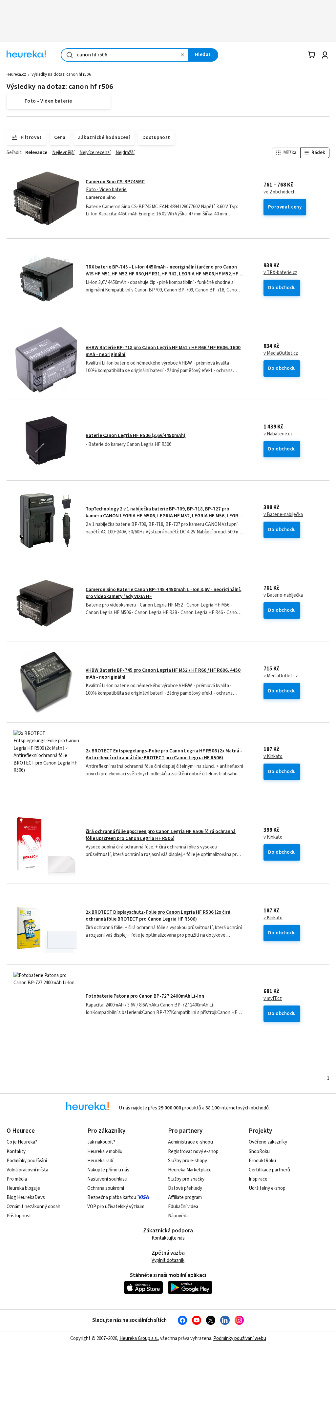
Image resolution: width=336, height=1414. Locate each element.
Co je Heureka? (22, 1142)
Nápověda (178, 1215)
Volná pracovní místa (27, 1169)
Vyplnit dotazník (168, 1260)
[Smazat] (183, 55)
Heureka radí (100, 1160)
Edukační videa (183, 1206)
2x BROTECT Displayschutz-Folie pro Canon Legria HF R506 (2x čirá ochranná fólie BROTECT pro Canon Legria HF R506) (158, 915)
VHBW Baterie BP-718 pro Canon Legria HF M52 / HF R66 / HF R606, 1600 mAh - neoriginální (163, 351)
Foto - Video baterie (106, 189)
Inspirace (258, 1179)
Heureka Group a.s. (138, 1338)
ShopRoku (259, 1151)
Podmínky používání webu (239, 1338)
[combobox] (125, 55)
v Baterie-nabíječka (283, 514)
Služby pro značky (186, 1179)
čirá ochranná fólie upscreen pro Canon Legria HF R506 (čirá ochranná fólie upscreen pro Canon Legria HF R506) (161, 835)
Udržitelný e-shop (267, 1188)
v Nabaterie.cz (278, 434)
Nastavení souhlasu (107, 1179)
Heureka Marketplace (190, 1169)
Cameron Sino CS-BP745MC (115, 181)
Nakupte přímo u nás (108, 1169)
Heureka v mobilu (104, 1151)
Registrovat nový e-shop (193, 1151)
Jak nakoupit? (101, 1142)
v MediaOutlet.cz (280, 353)
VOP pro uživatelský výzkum (115, 1206)
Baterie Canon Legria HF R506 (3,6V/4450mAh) (135, 435)
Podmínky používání (27, 1160)
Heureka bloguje (23, 1188)
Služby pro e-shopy (187, 1160)
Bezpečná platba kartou (111, 1197)
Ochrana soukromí (105, 1188)
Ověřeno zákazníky (268, 1142)
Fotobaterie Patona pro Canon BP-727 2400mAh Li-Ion (145, 996)
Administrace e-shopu (190, 1142)
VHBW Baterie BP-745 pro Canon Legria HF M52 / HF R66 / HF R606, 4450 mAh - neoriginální (163, 673)
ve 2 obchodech (279, 192)
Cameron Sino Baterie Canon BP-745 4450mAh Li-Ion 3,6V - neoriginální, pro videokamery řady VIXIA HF (163, 593)
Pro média (17, 1179)
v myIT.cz (272, 998)
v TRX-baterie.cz (280, 272)
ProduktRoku (262, 1160)
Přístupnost (19, 1215)
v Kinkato (273, 756)
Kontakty (16, 1151)
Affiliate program (185, 1197)
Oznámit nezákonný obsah (33, 1206)
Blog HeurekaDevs (26, 1197)
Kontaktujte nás (168, 1238)
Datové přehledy (185, 1188)
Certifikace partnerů (269, 1169)
